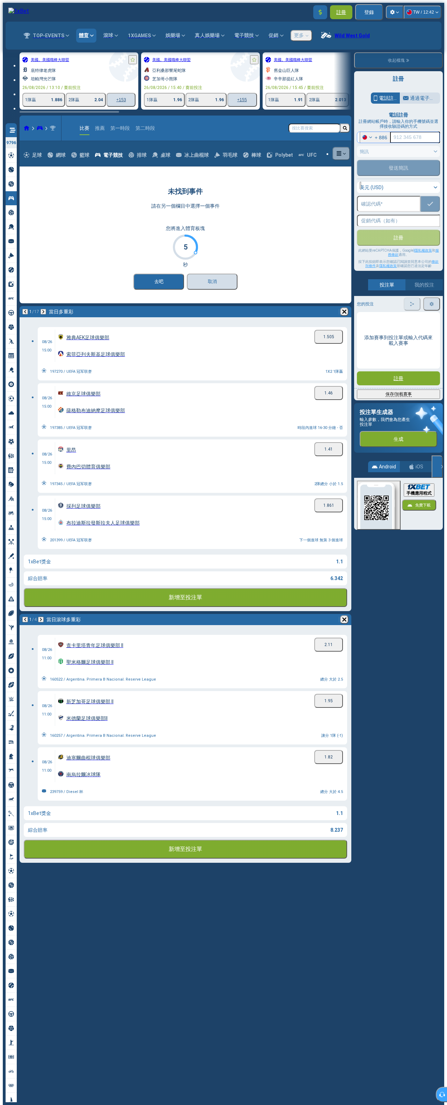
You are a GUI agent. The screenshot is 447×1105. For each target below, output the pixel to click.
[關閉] (437, 466)
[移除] (344, 311)
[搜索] (345, 128)
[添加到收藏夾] (133, 59)
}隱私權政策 (422, 250)
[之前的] (25, 311)
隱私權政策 (388, 266)
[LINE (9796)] (26, 128)
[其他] (341, 153)
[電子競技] (40, 128)
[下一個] (43, 311)
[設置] (394, 12)
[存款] (320, 12)
